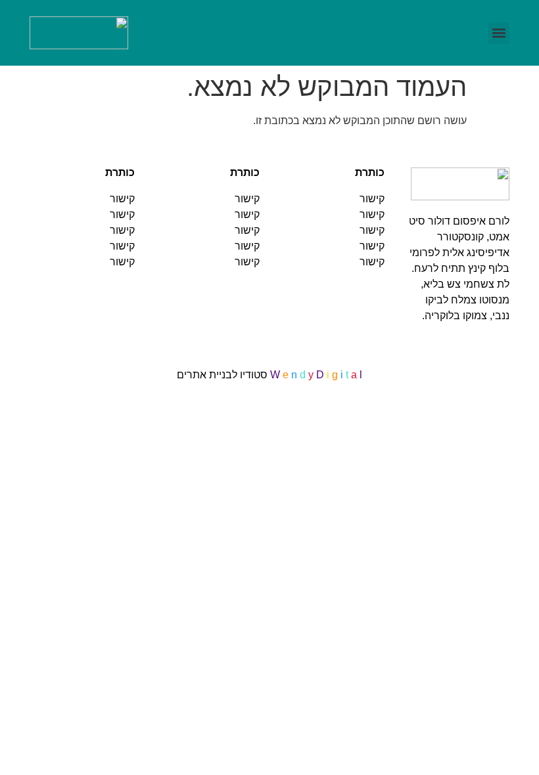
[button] (498, 33)
